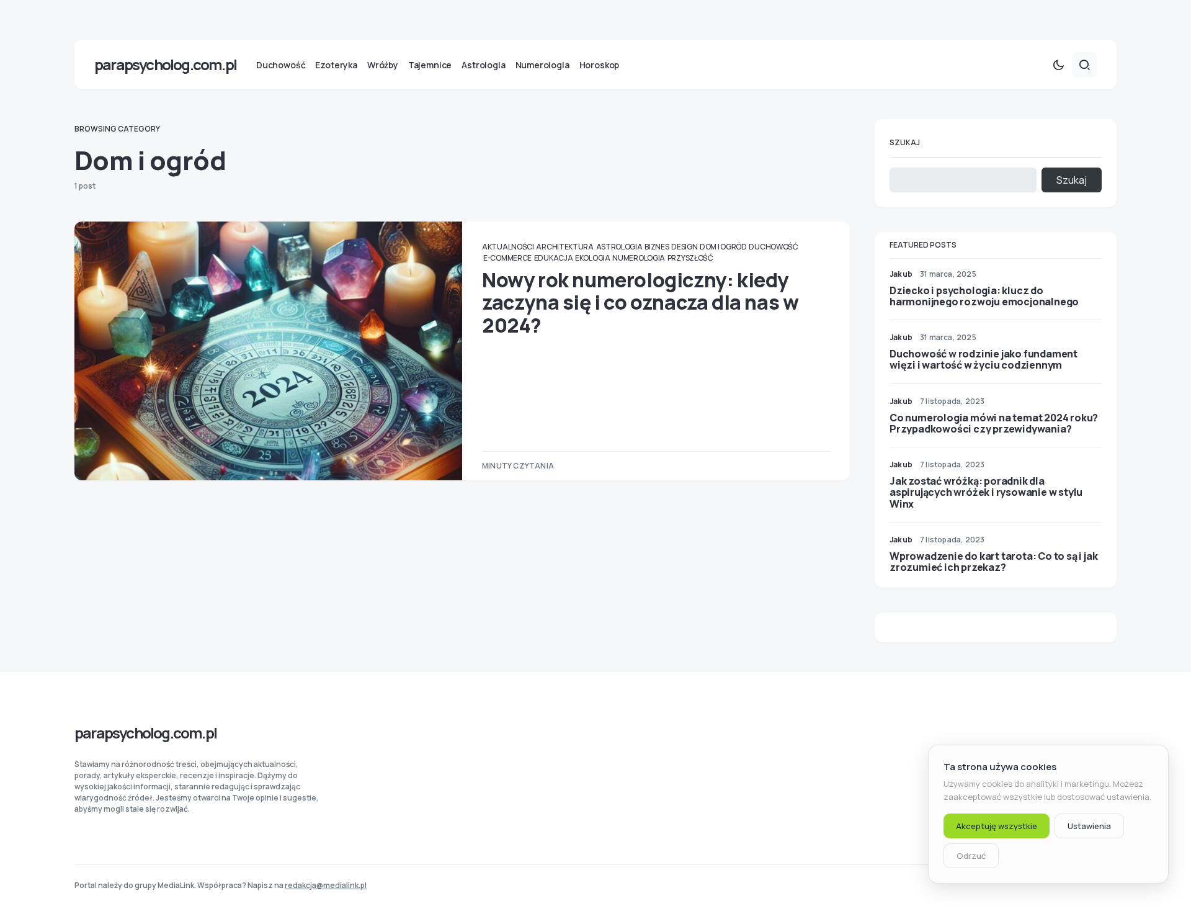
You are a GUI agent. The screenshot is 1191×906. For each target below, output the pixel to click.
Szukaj (905, 142)
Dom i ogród (723, 246)
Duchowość (773, 246)
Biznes (657, 246)
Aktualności (508, 246)
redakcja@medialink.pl (326, 885)
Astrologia (619, 246)
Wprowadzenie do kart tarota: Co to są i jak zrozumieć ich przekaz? (993, 561)
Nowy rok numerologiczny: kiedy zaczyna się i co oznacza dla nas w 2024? (640, 302)
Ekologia (592, 258)
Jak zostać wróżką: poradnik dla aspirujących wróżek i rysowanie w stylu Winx (986, 492)
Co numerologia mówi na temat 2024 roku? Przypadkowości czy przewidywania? (994, 423)
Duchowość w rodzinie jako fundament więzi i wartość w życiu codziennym (983, 359)
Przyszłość (690, 258)
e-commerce (507, 258)
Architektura (564, 246)
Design (684, 246)
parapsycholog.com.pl (165, 64)
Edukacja (553, 258)
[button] (1058, 64)
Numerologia (638, 258)
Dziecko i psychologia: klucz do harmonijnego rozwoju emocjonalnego (984, 296)
